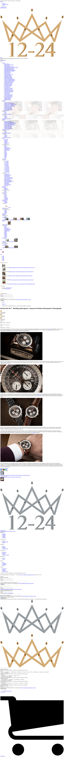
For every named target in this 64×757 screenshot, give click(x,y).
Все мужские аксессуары (6, 118)
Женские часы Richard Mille (9, 122)
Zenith (5, 157)
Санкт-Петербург (5, 4)
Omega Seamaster (7, 73)
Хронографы (6, 182)
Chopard (5, 116)
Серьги (5, 195)
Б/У (18, 675)
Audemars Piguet (7, 150)
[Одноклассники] (2, 469)
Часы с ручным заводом (8, 178)
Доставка (4, 553)
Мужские (4, 100)
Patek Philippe (6, 149)
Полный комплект (4, 679)
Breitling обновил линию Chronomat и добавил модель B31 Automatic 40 (21, 271)
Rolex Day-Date (7, 65)
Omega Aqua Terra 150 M (8, 74)
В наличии (6, 139)
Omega (5, 117)
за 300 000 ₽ (6, 164)
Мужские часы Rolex (8, 102)
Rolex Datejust (6, 63)
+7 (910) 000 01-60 (3, 6)
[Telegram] (6, 469)
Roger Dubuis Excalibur (8, 85)
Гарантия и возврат (5, 554)
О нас (3, 546)
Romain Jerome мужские (8, 82)
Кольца (5, 194)
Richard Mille (6, 147)
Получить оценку (3, 688)
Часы (3, 138)
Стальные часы (7, 176)
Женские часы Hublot (8, 126)
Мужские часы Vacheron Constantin (10, 104)
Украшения (4, 187)
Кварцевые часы (7, 179)
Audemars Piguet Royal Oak (9, 66)
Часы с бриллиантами (8, 180)
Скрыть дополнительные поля (16, 589)
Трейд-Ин (4, 570)
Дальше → (10, 676)
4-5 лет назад (15, 683)
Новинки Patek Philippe (8, 78)
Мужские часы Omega (8, 108)
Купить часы (4, 568)
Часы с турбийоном (7, 184)
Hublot (3, 219)
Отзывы (3, 547)
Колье (5, 196)
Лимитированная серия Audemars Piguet (11, 67)
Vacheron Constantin (7, 148)
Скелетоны (6, 185)
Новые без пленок (4, 675)
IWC (5, 158)
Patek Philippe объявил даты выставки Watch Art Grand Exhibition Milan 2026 (22, 283)
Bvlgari (5, 113)
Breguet (5, 145)
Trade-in (5, 143)
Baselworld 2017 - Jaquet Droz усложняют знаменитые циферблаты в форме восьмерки (15, 475)
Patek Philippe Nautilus (8, 76)
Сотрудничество (5, 548)
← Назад (1, 676)
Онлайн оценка (5, 224)
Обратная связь (3, 60)
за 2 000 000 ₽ (6, 167)
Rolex (5, 146)
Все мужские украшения (6, 114)
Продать (3, 220)
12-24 (3, 302)
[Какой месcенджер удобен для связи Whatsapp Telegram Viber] (6, 590)
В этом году (3, 683)
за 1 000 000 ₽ (6, 166)
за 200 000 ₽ (6, 163)
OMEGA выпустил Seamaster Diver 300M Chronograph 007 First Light (20, 275)
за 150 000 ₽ (6, 162)
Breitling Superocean (7, 99)
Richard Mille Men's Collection (9, 69)
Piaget (5, 156)
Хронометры (6, 183)
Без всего (22, 679)
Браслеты (6, 197)
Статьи (3, 559)
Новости (3, 304)
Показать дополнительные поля (5, 589)
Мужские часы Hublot (8, 107)
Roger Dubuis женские (8, 84)
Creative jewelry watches (8, 94)
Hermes (5, 136)
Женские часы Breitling (8, 128)
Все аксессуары (5, 208)
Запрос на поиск (5, 571)
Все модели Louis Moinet (8, 88)
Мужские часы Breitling (8, 109)
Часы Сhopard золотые (8, 97)
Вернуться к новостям (4, 468)
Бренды (3, 565)
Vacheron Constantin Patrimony (9, 79)
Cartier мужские (7, 92)
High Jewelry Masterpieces (8, 91)
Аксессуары (4, 200)
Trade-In (3, 241)
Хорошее (15, 675)
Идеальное (11, 675)
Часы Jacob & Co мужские (8, 89)
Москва (3, 3)
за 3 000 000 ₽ (6, 168)
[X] (3, 469)
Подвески (6, 198)
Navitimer (34, 432)
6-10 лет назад (20, 683)
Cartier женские (7, 93)
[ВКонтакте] (1, 469)
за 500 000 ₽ (6, 165)
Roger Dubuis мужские (8, 83)
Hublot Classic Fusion (7, 72)
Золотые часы (6, 173)
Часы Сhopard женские (8, 96)
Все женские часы (5, 129)
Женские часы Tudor (7, 125)
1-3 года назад (9, 683)
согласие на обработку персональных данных (23, 299)
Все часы (4, 186)
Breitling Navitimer (7, 98)
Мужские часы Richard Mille (9, 103)
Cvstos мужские (7, 87)
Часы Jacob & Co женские (8, 90)
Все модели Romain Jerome (9, 81)
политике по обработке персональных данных (27, 574)
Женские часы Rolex (7, 121)
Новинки (4, 214)
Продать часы (11, 241)
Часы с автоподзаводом (8, 177)
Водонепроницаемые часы (9, 181)
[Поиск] (12, 59)
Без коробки (11, 679)
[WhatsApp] (5, 469)
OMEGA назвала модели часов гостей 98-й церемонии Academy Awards (21, 279)
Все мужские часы (5, 110)
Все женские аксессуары (6, 137)
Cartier (5, 134)
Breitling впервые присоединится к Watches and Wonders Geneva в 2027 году (22, 267)
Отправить (2, 300)
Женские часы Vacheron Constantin (10, 123)
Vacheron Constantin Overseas (9, 80)
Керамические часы (7, 174)
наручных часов (39, 394)
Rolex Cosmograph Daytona (8, 64)
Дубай (3, 5)
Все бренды (4, 159)
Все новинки (4, 217)
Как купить (4, 552)
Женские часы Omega (8, 127)
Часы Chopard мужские (8, 95)
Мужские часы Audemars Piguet (9, 106)
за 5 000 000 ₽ (6, 169)
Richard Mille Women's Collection (9, 70)
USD (1, 254)
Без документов (17, 679)
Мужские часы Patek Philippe (9, 105)
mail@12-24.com (3, 7)
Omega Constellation (7, 75)
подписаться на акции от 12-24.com (8, 597)
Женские (3, 119)
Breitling (5, 153)
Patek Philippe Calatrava (8, 77)
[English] (3, 252)
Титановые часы (7, 175)
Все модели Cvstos (7, 86)
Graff (5, 112)
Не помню (26, 683)
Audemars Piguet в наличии (9, 68)
